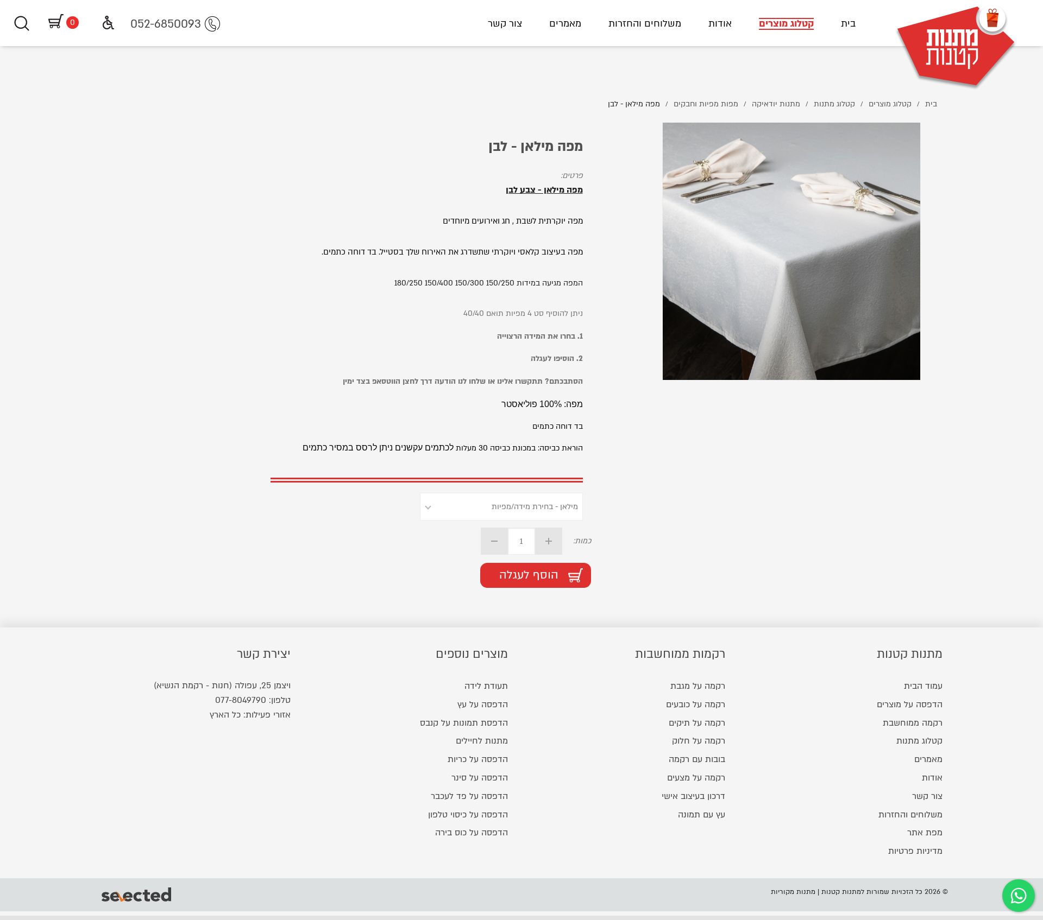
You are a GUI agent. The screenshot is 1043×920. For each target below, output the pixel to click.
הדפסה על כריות (478, 759)
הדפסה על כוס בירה (471, 833)
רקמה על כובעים (695, 704)
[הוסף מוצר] (548, 541)
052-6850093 (165, 24)
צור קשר (505, 24)
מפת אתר (925, 833)
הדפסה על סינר (479, 778)
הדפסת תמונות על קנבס (464, 723)
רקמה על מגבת (697, 686)
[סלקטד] (137, 894)
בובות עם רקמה (697, 759)
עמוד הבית (923, 686)
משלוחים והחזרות (644, 24)
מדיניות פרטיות (915, 851)
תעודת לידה (486, 686)
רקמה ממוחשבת (913, 723)
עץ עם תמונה (701, 815)
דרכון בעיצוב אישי (693, 796)
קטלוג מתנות (919, 741)
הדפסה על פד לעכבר (469, 796)
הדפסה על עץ (482, 704)
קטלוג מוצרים (786, 24)
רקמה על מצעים (696, 778)
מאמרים (565, 24)
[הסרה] (494, 541)
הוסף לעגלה (528, 575)
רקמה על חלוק (698, 741)
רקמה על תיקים (697, 723)
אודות (720, 24)
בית (848, 24)
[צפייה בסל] (54, 22)
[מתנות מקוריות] (956, 23)
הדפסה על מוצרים (910, 704)
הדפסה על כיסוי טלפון (468, 815)
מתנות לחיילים (482, 741)
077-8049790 (240, 700)
